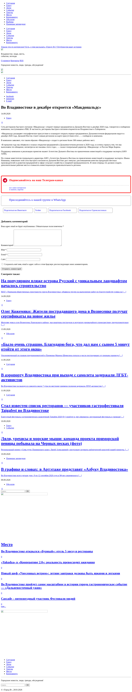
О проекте (5, 61)
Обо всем (10, 19)
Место (9, 15)
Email (4, 254)
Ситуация (10, 3)
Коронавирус (12, 17)
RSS (21, 61)
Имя (3, 250)
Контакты (15, 61)
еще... (3, 606)
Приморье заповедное (16, 24)
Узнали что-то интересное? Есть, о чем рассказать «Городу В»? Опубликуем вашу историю (41, 47)
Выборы (10, 22)
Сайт (3, 259)
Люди (8, 8)
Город (8, 5)
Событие (10, 10)
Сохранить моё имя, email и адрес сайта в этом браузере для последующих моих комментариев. (46, 264)
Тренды (9, 12)
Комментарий (7, 245)
